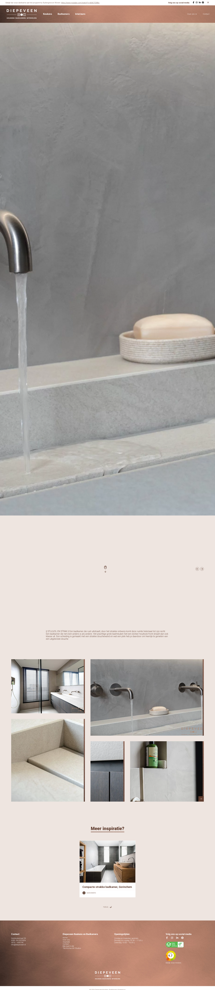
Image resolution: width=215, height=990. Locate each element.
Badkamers (64, 14)
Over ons (191, 14)
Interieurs (80, 14)
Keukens (47, 14)
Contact (206, 14)
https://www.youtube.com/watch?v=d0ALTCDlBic (80, 3)
